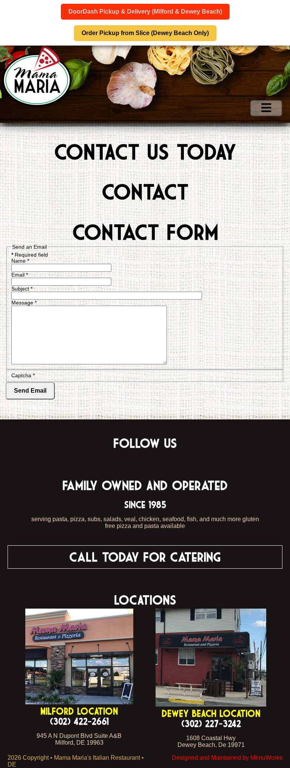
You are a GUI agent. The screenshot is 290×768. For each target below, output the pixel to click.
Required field (29, 255)
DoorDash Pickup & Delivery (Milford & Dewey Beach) (145, 11)
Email (19, 275)
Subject (21, 289)
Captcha (23, 375)
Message (24, 303)
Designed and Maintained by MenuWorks (227, 757)
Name (20, 261)
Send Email (30, 390)
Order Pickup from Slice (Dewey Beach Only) (145, 33)
